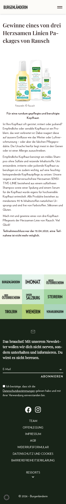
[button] (6, 497)
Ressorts (33, 472)
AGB (33, 440)
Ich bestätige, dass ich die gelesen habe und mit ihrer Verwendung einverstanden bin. (32, 391)
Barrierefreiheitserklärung (33, 460)
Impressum (33, 434)
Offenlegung (33, 427)
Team (33, 421)
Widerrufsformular (33, 447)
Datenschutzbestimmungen (19, 390)
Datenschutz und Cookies (33, 453)
